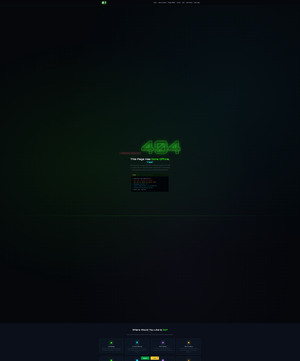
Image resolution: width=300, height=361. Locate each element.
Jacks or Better (162, 2)
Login (154, 358)
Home (155, 2)
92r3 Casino (189, 2)
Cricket (178, 2)
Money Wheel (171, 2)
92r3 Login (197, 2)
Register (145, 358)
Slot (183, 2)
